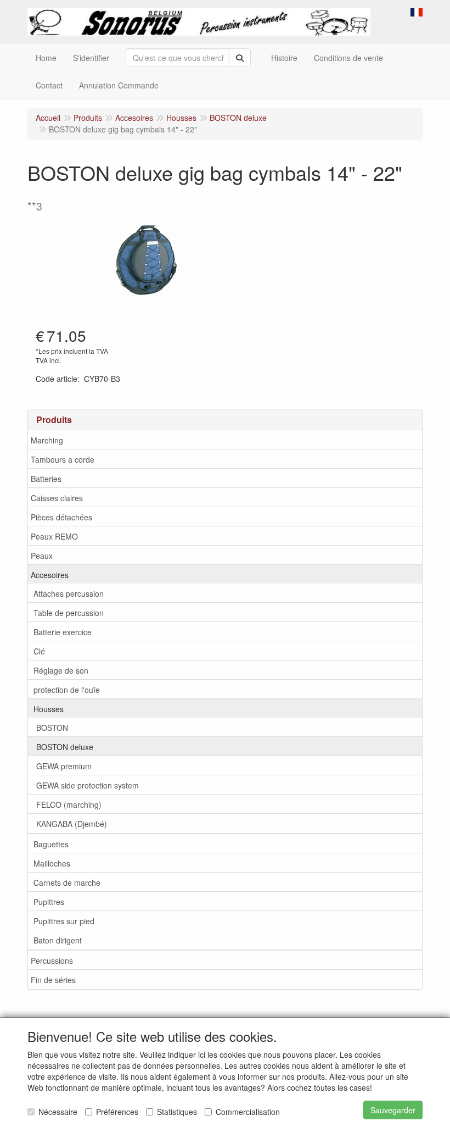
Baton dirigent (57, 940)
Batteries (46, 478)
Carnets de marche (66, 882)
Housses (48, 708)
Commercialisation (248, 1111)
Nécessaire (57, 1111)
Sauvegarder (392, 1109)
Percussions (52, 960)
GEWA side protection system (87, 785)
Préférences (117, 1111)
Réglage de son (60, 670)
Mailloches (51, 863)
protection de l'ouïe (66, 689)
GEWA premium (64, 765)
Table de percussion (68, 612)
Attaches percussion (68, 593)
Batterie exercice (62, 631)
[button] (416, 11)
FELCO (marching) (69, 804)
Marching (47, 440)
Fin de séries (53, 979)
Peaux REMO (54, 536)
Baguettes (51, 844)
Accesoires (50, 574)
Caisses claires (57, 497)
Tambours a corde (62, 459)
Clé (39, 651)
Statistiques (177, 1111)
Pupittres (48, 901)
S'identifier (91, 57)
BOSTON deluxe (64, 746)
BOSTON (52, 727)
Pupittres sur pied (63, 920)
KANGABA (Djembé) (71, 823)
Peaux (42, 555)
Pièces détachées (61, 517)
